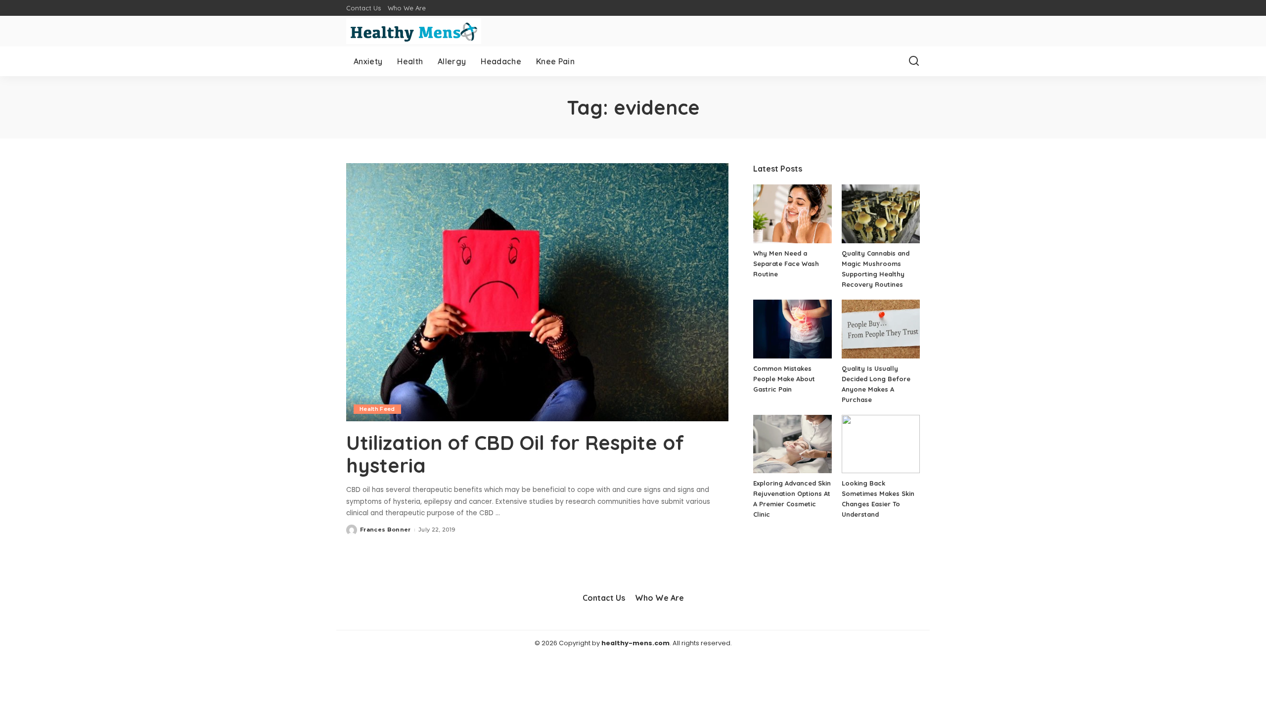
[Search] (914, 61)
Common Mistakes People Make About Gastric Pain (784, 378)
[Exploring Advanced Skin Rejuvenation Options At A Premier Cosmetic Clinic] (792, 444)
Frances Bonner (385, 529)
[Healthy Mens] (413, 31)
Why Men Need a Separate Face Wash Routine (786, 263)
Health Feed (377, 408)
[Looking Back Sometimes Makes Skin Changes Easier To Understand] (881, 444)
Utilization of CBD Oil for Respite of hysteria (515, 454)
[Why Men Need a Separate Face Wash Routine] (792, 213)
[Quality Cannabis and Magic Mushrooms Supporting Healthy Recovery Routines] (881, 213)
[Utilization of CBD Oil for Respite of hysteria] (537, 292)
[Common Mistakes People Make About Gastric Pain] (792, 329)
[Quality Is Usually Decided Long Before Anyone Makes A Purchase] (881, 329)
